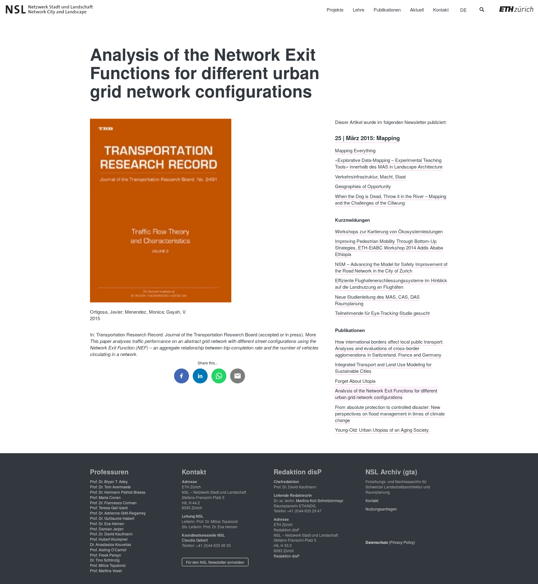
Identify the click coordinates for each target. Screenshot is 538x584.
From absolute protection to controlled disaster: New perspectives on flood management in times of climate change (390, 413)
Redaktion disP (287, 555)
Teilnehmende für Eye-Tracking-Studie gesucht (382, 313)
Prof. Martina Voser (106, 570)
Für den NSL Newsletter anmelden (215, 562)
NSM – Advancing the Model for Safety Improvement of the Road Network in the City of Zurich (391, 266)
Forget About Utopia (355, 380)
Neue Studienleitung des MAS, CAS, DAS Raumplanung (377, 299)
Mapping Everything (355, 150)
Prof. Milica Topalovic (108, 565)
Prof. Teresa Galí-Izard (109, 507)
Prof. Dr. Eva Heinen (107, 523)
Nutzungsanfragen (381, 508)
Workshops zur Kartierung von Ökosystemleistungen (389, 231)
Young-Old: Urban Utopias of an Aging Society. (382, 429)
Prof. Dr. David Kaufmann (111, 533)
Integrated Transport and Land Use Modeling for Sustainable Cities (383, 367)
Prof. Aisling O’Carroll (108, 549)
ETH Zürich (511, 9)
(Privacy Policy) (390, 542)
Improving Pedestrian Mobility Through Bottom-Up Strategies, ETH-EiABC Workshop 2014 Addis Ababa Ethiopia (389, 247)
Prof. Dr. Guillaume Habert (112, 518)
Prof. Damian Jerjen (107, 528)
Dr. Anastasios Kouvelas (110, 544)
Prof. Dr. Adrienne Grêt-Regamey (118, 512)
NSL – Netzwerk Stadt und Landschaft (51, 9)
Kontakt (372, 500)
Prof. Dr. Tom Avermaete (110, 486)
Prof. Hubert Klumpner (109, 539)
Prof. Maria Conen (105, 497)
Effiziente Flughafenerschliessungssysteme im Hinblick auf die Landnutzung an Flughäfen (391, 283)
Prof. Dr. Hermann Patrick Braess (117, 492)
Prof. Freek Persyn (105, 555)
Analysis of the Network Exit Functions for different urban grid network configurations (386, 393)
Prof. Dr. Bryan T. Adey (109, 481)
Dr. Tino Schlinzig (105, 560)
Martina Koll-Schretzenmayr (319, 500)
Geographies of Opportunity (363, 186)
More (310, 334)
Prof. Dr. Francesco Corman (113, 502)
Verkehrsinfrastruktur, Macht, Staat (370, 176)
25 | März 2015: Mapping (367, 138)
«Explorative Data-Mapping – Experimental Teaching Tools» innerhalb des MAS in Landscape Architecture (388, 163)
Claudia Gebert (195, 540)
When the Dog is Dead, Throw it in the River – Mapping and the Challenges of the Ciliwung (390, 199)
